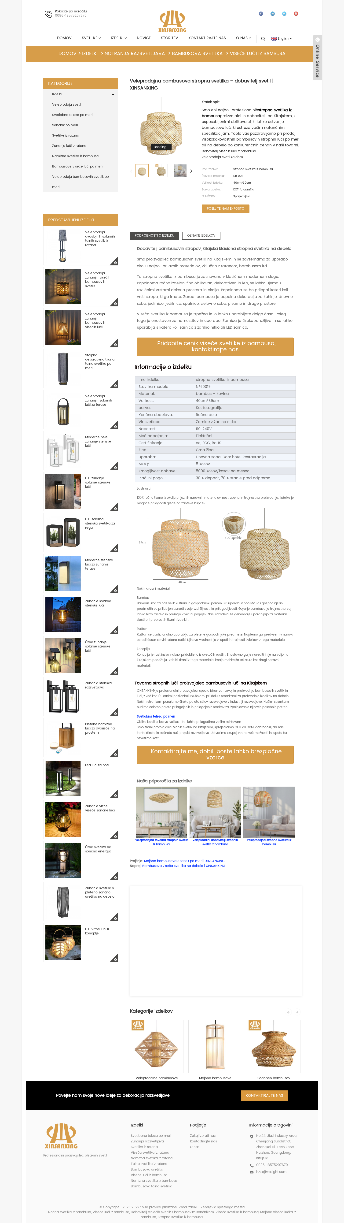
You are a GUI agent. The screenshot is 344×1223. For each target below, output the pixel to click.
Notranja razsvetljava (135, 54)
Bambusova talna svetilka (151, 1186)
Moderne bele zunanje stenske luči (98, 441)
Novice (144, 38)
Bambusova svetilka (197, 54)
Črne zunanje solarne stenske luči (97, 646)
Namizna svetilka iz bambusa (154, 1180)
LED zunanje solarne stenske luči (97, 482)
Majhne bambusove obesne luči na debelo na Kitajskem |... (215, 1078)
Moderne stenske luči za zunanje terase (99, 564)
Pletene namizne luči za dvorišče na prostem (100, 728)
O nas (242, 38)
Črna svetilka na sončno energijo (98, 849)
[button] (215, 347)
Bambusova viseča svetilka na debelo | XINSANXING (183, 866)
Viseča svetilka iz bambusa (237, 1212)
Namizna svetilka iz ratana (151, 1158)
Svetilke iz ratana (65, 135)
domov (64, 38)
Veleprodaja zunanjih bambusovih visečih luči (95, 321)
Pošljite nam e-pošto (225, 208)
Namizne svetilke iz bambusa (75, 156)
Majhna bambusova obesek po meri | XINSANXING (184, 861)
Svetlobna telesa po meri (72, 115)
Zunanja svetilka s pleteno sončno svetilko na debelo (99, 892)
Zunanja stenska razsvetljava (98, 685)
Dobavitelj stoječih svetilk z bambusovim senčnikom (172, 1212)
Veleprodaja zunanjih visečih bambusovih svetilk (97, 280)
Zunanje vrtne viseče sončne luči (100, 808)
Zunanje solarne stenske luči (98, 603)
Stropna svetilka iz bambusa (180, 1217)
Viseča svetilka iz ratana (150, 1152)
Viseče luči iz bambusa (257, 54)
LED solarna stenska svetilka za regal (100, 523)
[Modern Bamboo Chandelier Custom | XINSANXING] (273, 1046)
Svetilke (89, 38)
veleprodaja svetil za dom (222, 157)
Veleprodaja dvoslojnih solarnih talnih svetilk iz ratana (100, 239)
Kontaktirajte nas (207, 38)
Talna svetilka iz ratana (149, 1164)
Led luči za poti (97, 765)
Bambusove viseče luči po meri (77, 166)
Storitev (169, 38)
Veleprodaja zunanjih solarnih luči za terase (98, 400)
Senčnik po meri (65, 125)
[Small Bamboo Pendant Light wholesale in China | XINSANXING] (215, 1046)
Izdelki (117, 38)
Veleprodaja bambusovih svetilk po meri (80, 182)
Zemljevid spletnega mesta (223, 1207)
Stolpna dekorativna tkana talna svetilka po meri (99, 362)
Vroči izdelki (188, 1207)
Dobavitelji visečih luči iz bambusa (229, 151)
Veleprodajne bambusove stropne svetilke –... (157, 1078)
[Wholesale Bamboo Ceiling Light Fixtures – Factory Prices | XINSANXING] (156, 1046)
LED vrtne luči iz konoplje (97, 931)
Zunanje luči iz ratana (69, 146)
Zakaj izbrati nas (203, 1135)
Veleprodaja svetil (66, 104)
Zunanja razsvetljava (147, 1141)
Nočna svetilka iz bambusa (69, 1212)
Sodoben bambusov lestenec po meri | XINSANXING (273, 1078)
